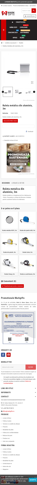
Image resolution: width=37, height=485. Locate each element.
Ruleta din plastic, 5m (9, 252)
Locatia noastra (6, 5)
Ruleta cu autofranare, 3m (27, 274)
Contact (33, 5)
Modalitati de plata (7, 429)
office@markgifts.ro (8, 411)
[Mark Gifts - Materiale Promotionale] (8, 13)
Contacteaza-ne (7, 463)
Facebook (3, 355)
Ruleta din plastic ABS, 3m (27, 230)
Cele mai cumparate (8, 441)
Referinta (5, 113)
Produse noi (6, 438)
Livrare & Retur (6, 418)
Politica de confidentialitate (10, 432)
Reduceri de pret (7, 435)
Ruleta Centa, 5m (27, 252)
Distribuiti (30, 131)
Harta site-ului (6, 466)
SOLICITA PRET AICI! (10, 121)
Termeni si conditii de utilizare (11, 424)
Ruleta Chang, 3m (9, 274)
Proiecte (5, 427)
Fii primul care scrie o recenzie (12, 286)
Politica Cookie (6, 421)
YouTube (8, 355)
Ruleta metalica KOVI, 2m (9, 230)
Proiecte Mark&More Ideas (20, 5)
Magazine (5, 469)
